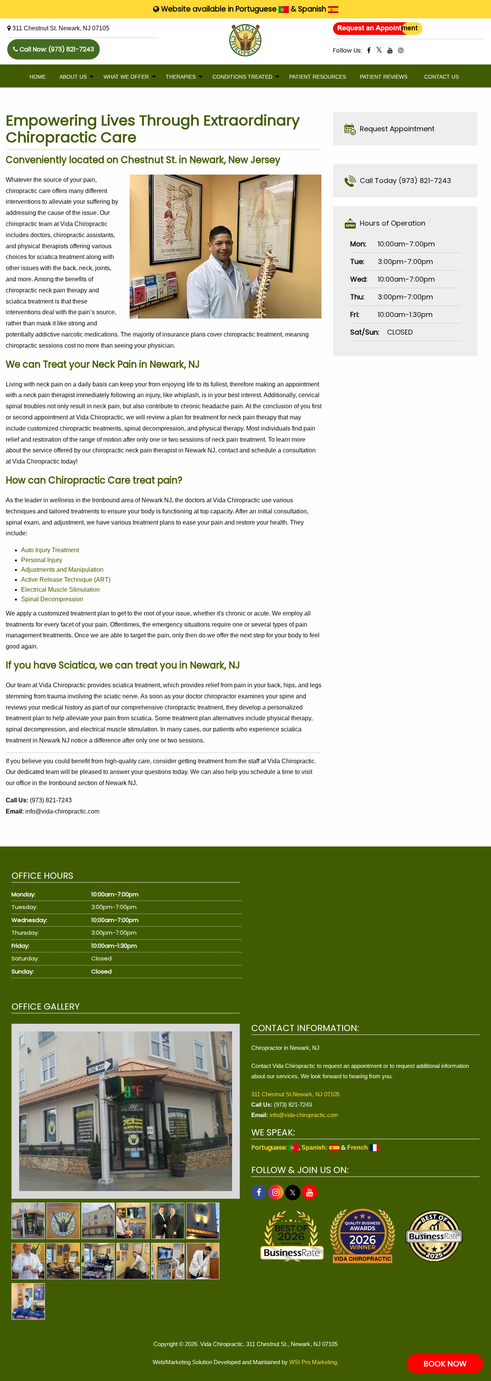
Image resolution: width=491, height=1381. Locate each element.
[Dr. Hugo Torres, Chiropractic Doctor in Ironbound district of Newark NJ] (168, 1261)
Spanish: (315, 1147)
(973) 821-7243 (71, 49)
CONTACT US (441, 77)
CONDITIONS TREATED (242, 77)
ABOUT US (73, 77)
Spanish (313, 9)
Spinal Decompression (52, 599)
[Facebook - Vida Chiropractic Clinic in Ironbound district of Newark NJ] (369, 50)
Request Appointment (395, 129)
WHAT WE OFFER (126, 77)
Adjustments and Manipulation (62, 569)
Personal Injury (41, 560)
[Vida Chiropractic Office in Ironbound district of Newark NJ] (126, 1111)
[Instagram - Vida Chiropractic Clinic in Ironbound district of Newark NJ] (401, 50)
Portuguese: (269, 1147)
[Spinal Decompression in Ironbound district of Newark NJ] (63, 1261)
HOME (38, 77)
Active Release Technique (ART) (65, 579)
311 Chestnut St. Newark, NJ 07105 (60, 28)
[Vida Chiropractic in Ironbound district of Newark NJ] (63, 1221)
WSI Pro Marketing (313, 1362)
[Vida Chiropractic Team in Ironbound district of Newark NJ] (98, 1261)
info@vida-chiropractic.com (62, 811)
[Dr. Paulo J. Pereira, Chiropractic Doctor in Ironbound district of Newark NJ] (133, 1221)
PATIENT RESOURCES (317, 77)
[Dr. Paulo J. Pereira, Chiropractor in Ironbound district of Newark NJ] (28, 1261)
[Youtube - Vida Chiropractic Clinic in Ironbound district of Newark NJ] (390, 50)
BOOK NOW (445, 1363)
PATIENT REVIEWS (383, 77)
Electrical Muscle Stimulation (60, 589)
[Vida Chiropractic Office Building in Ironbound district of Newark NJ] (98, 1221)
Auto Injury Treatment (50, 550)
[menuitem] (38, 76)
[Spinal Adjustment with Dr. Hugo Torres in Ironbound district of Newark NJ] (133, 1261)
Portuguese (257, 9)
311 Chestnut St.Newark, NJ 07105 (295, 1094)
